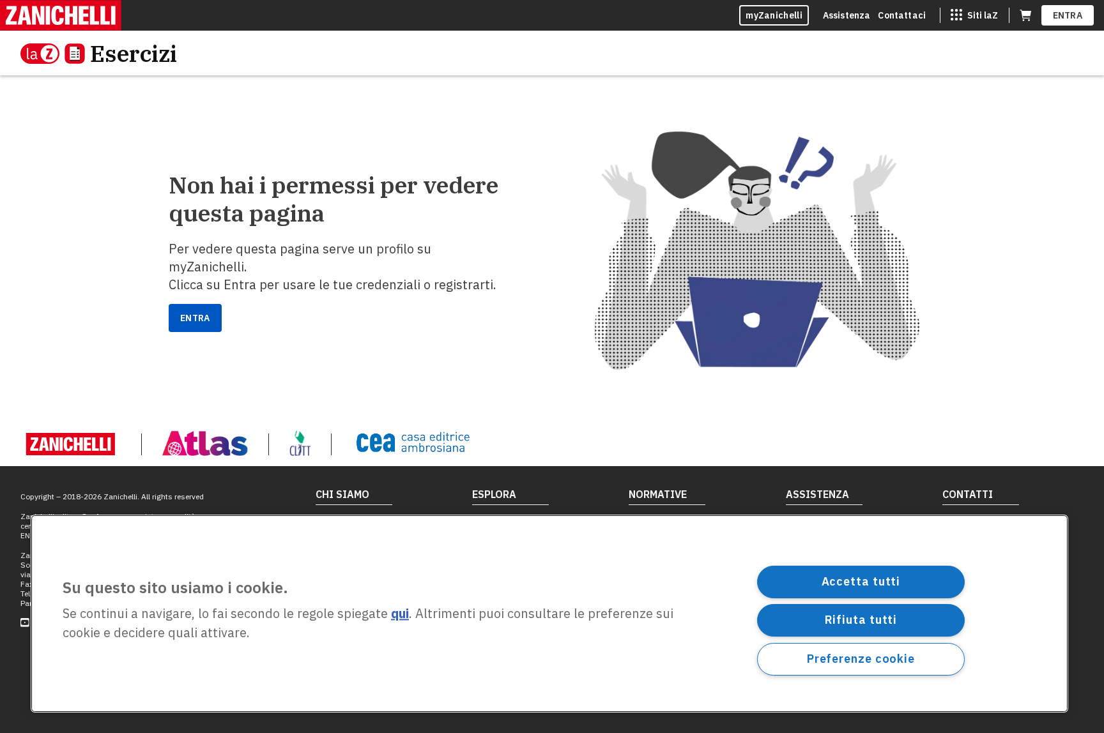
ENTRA (1068, 15)
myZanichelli (774, 15)
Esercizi (133, 53)
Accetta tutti (861, 581)
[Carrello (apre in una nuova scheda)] (1025, 15)
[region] (549, 614)
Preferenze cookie (861, 658)
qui (400, 614)
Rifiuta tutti (861, 619)
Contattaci (902, 15)
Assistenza (847, 15)
